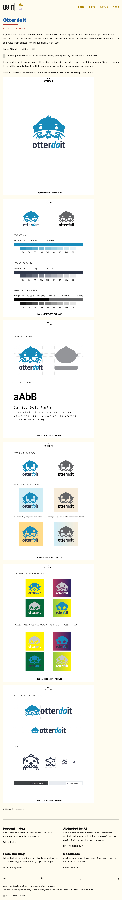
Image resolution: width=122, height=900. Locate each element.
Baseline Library (20, 886)
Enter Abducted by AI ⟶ (75, 845)
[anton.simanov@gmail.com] (4, 878)
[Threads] (118, 878)
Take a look (9, 842)
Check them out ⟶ (72, 867)
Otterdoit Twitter (13, 808)
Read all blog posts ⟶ (14, 867)
